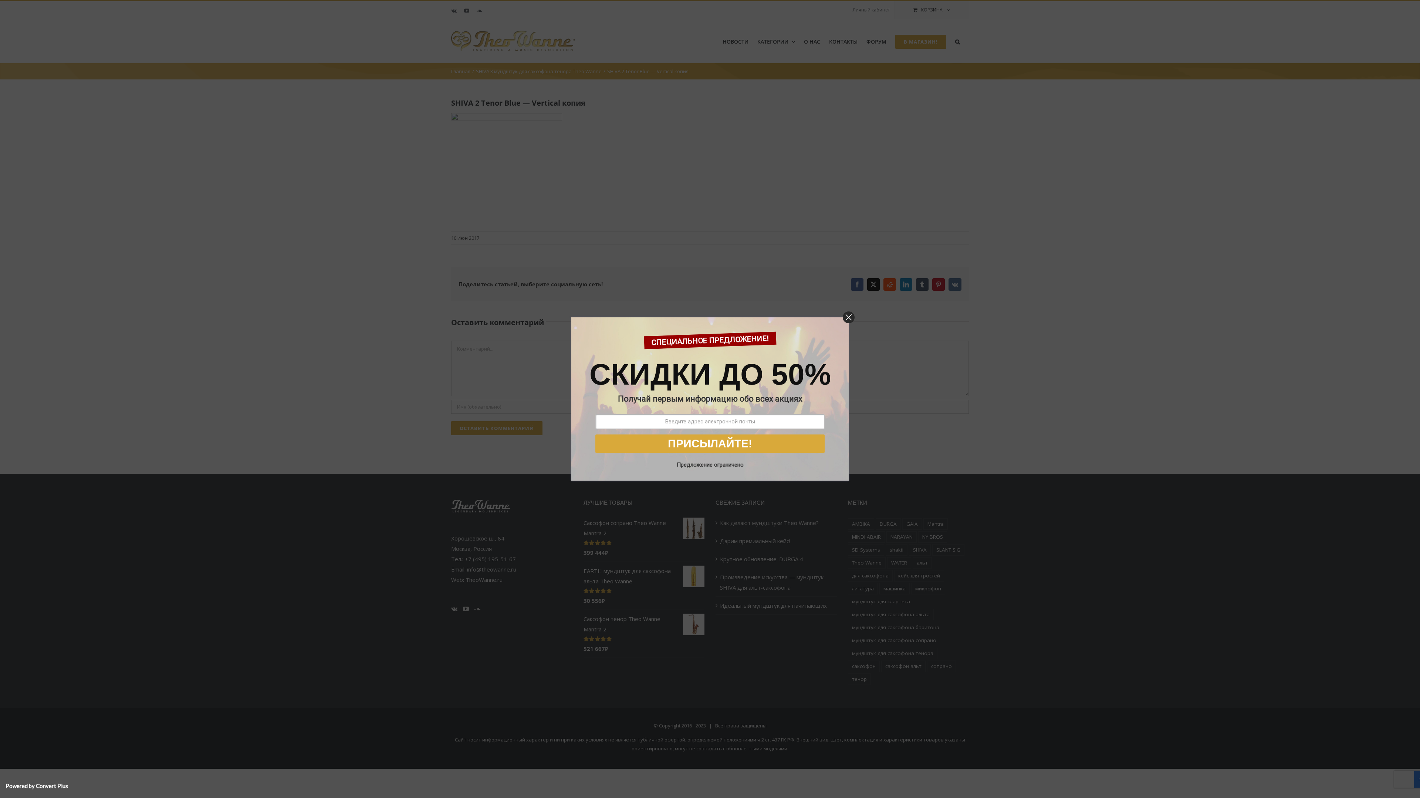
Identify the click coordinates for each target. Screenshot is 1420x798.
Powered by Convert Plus (37, 785)
